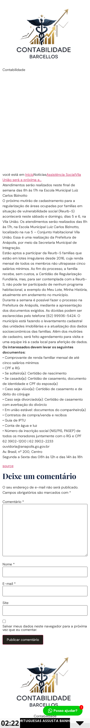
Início (29, 174)
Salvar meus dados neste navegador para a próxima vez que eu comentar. (44, 627)
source (8, 466)
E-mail (9, 583)
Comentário (13, 501)
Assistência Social (60, 174)
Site (5, 603)
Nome (8, 564)
